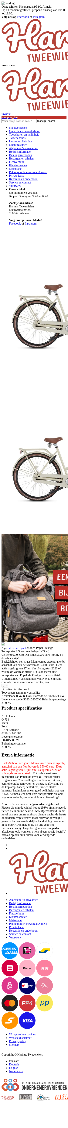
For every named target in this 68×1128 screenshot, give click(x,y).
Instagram (39, 16)
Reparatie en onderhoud (23, 179)
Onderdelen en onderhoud (24, 131)
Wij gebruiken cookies (22, 1034)
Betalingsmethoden (20, 155)
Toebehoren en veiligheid (24, 134)
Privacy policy (17, 1041)
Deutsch (14, 1064)
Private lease (16, 175)
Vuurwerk (15, 185)
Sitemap (14, 1044)
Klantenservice (18, 165)
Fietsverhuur (16, 162)
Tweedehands (17, 138)
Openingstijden (18, 144)
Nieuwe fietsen (18, 127)
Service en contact (20, 182)
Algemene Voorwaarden (23, 148)
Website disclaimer (20, 1037)
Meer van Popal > (17, 648)
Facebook (23, 16)
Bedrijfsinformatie (20, 151)
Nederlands (16, 1071)
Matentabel (15, 168)
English (13, 1067)
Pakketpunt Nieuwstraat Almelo (28, 172)
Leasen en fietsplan (20, 141)
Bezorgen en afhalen (21, 158)
